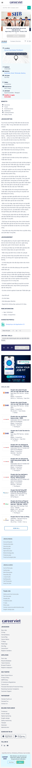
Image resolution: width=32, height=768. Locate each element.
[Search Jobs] (29, 7)
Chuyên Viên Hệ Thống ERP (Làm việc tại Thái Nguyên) (19, 490)
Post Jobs (4, 658)
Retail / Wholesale (15, 73)
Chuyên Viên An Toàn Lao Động (20, 516)
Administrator (5, 727)
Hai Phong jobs (7, 581)
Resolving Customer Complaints (10, 689)
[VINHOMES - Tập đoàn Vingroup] (6, 519)
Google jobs (6, 598)
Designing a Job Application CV (15, 324)
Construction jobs (8, 544)
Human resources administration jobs (13, 607)
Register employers (6, 667)
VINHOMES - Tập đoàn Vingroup (19, 518)
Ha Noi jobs (6, 570)
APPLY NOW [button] (16, 36)
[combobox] (14, 7)
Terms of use (4, 684)
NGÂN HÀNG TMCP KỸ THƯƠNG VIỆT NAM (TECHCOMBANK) (20, 420)
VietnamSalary (5, 634)
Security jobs (7, 546)
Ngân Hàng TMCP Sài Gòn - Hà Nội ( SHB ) (16, 32)
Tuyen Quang (12, 50)
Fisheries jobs (7, 555)
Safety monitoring (6, 720)
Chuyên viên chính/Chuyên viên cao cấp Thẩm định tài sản (20, 390)
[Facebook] (1, 745)
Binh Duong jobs (7, 572)
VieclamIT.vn (4, 701)
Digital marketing (6, 716)
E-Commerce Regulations (8, 682)
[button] (25, 41)
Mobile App (4, 644)
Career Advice (5, 639)
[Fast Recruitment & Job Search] (16, 2)
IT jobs (5, 603)
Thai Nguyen (19, 50)
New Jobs (4, 630)
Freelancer (4, 711)
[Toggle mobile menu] (2, 2)
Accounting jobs (7, 542)
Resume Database (6, 660)
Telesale (3, 722)
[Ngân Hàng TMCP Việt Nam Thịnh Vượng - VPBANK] (6, 504)
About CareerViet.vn (7, 675)
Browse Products (6, 665)
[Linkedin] (4, 745)
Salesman (4, 725)
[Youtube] (7, 745)
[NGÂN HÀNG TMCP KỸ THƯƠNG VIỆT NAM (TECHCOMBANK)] (6, 419)
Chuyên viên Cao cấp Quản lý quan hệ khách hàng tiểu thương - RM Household (19, 476)
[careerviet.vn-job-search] (7, 736)
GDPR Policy (4, 680)
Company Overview (15, 41)
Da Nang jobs (7, 579)
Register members (6, 650)
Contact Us (4, 703)
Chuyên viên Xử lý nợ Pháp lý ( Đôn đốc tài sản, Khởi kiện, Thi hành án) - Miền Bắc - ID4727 (20, 502)
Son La (6, 50)
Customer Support (6, 691)
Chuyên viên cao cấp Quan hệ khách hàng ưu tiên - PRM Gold (20, 445)
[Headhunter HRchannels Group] (6, 493)
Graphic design (5, 718)
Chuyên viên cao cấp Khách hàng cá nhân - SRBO (19, 417)
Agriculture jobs (7, 550)
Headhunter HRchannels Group (19, 493)
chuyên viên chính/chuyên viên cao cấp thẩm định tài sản (15, 339)
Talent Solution (5, 663)
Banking (23, 73)
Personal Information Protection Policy (12, 686)
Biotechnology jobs (8, 553)
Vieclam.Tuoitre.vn (6, 699)
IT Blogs (3, 641)
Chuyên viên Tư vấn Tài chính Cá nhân (20, 431)
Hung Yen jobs (7, 583)
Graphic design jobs (8, 609)
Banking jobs (6, 548)
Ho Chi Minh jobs (7, 568)
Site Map (3, 646)
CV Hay (3, 632)
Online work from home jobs (11, 594)
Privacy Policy (5, 677)
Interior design (5, 713)
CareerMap (4, 637)
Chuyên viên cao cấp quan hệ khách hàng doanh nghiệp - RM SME (20, 460)
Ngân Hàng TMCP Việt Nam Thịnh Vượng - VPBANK (19, 506)
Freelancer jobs (7, 600)
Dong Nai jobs (7, 574)
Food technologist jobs (9, 557)
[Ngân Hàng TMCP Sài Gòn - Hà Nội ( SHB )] (6, 392)
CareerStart (4, 648)
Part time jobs (7, 596)
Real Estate (7, 73)
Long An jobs (6, 577)
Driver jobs (6, 605)
